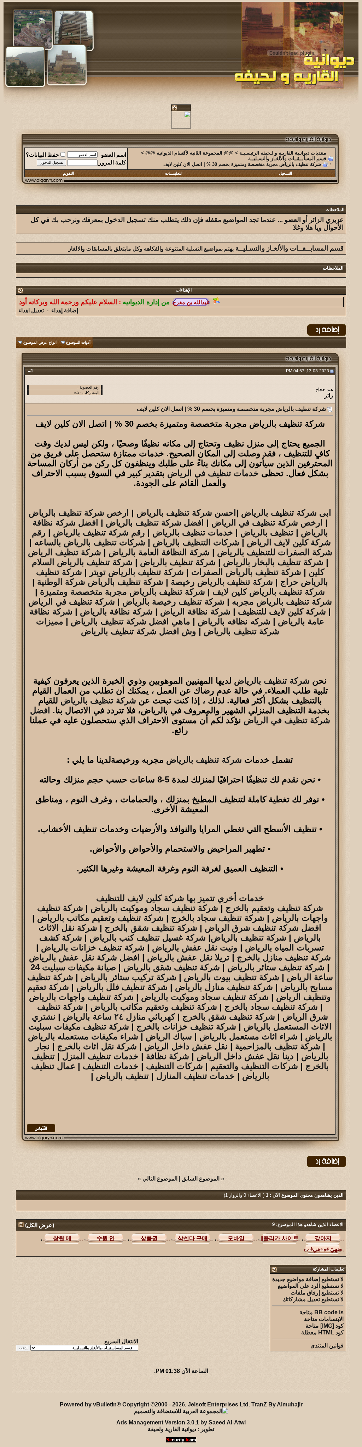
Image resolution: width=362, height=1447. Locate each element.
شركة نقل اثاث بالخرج (97, 1046)
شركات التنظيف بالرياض (196, 542)
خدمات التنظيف (111, 1066)
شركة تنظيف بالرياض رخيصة (222, 582)
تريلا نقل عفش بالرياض (188, 957)
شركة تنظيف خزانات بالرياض (93, 947)
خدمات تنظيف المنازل (195, 1076)
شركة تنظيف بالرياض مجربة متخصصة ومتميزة (122, 591)
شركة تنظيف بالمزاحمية (277, 1046)
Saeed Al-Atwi (227, 1422)
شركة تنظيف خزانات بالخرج (186, 1026)
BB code (326, 1312)
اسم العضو (113, 155)
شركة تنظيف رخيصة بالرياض (173, 601)
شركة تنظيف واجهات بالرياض (81, 997)
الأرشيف (91, 1388)
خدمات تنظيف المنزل (101, 1056)
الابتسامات (331, 1319)
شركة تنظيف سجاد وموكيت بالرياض (154, 908)
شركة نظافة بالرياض (116, 611)
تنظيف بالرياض (266, 532)
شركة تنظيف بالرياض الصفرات (246, 572)
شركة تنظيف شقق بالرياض (171, 967)
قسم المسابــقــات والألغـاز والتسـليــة (287, 158)
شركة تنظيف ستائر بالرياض (276, 967)
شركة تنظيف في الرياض (71, 601)
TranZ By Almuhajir (277, 1404)
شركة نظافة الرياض (195, 611)
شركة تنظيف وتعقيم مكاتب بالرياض (100, 918)
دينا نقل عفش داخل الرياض (245, 1056)
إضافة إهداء (64, 310)
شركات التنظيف (174, 1066)
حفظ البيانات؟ (42, 155)
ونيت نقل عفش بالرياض (195, 947)
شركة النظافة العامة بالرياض (159, 552)
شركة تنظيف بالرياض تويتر (136, 572)
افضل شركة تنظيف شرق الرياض (263, 927)
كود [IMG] (332, 1326)
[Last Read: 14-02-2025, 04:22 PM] (149, 1238)
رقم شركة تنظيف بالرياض (99, 532)
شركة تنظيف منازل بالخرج (284, 957)
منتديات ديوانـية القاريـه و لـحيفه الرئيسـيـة (282, 153)
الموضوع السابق (201, 1179)
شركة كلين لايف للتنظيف (282, 611)
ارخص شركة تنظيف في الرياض (267, 522)
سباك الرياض (169, 1036)
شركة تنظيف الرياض (64, 552)
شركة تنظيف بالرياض (178, 562)
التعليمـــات (173, 173)
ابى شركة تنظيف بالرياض (286, 512)
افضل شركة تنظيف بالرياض (155, 522)
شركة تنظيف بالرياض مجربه (282, 601)
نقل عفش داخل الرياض (186, 1046)
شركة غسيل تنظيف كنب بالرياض (147, 937)
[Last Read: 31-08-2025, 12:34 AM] (323, 1249)
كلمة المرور (112, 163)
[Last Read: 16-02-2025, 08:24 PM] (279, 1238)
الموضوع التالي (159, 1179)
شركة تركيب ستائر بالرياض (128, 977)
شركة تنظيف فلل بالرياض (122, 987)
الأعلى (21, 1388)
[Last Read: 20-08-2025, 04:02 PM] (106, 1238)
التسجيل (285, 173)
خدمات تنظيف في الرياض (213, 473)
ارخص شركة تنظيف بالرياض (79, 512)
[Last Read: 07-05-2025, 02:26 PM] (62, 1238)
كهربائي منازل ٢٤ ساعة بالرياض (119, 1016)
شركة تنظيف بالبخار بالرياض (273, 562)
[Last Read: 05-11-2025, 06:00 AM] (236, 1238)
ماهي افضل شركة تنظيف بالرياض (129, 621)
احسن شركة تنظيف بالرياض (186, 512)
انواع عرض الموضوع (40, 342)
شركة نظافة (167, 1056)
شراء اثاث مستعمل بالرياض (248, 1036)
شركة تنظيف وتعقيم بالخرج (274, 908)
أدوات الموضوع (78, 342)
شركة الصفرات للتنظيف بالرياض (274, 552)
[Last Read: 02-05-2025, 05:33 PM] (193, 1238)
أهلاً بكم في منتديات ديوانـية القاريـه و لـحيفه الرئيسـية (168, 1388)
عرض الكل (39, 1225)
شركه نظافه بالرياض (234, 621)
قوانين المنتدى (327, 1346)
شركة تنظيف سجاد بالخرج (217, 918)
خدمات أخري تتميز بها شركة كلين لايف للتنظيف (180, 898)
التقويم (68, 173)
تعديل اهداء (31, 310)
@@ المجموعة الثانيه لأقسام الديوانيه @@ (189, 153)
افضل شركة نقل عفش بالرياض (84, 957)
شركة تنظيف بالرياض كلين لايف (268, 591)
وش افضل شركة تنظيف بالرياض (138, 631)
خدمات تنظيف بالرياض (192, 532)
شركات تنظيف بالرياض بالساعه (89, 542)
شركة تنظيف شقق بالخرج (151, 927)
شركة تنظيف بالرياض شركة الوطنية (100, 582)
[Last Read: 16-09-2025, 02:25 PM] (323, 1238)
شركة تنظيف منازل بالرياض (223, 987)
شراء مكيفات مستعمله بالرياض (83, 1036)
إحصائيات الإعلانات (55, 1388)
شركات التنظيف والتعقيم (254, 1066)
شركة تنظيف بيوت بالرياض (230, 977)
